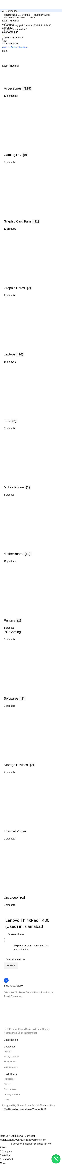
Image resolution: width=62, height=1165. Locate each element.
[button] (55, 1158)
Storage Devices (11, 1056)
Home (7, 21)
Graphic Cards (11, 1067)
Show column (16, 934)
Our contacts (10, 1089)
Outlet (6, 1099)
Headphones (10, 1061)
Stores (7, 1084)
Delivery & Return (12, 1094)
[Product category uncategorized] (31, 469)
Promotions (9, 1079)
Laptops (7, 1051)
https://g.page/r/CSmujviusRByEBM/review (23, 1140)
